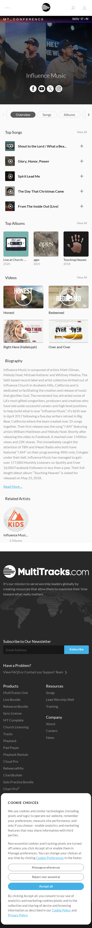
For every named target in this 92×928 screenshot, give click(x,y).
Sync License (12, 713)
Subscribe (76, 649)
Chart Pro (11, 789)
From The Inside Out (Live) (38, 206)
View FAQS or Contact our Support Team (33, 672)
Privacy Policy (18, 915)
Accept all (46, 886)
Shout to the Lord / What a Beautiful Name (43, 146)
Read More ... (12, 486)
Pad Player (11, 747)
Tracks (8, 734)
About (50, 724)
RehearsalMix (13, 768)
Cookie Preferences (50, 858)
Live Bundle (11, 699)
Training (52, 706)
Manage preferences (46, 867)
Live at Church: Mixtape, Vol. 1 (15, 260)
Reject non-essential (46, 877)
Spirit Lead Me (29, 176)
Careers (52, 731)
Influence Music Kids (15, 535)
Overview (23, 115)
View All (82, 132)
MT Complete (13, 720)
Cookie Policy (61, 910)
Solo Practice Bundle (18, 782)
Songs (47, 115)
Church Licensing (15, 727)
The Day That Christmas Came (41, 191)
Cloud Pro (10, 761)
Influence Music (46, 75)
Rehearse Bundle (15, 706)
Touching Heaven (75, 260)
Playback (9, 741)
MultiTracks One (15, 693)
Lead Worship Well (60, 699)
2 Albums (16, 540)
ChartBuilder (12, 775)
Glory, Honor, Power (33, 161)
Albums (69, 115)
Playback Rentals (15, 754)
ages (36, 260)
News (50, 737)
